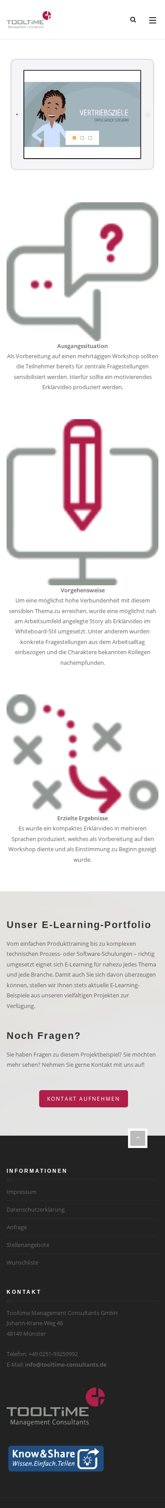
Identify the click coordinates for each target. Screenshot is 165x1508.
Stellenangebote (28, 1245)
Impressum (22, 1192)
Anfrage (17, 1227)
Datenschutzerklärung (36, 1209)
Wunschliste (22, 1262)
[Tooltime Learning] (29, 19)
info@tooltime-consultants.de (65, 1364)
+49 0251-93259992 (53, 1354)
